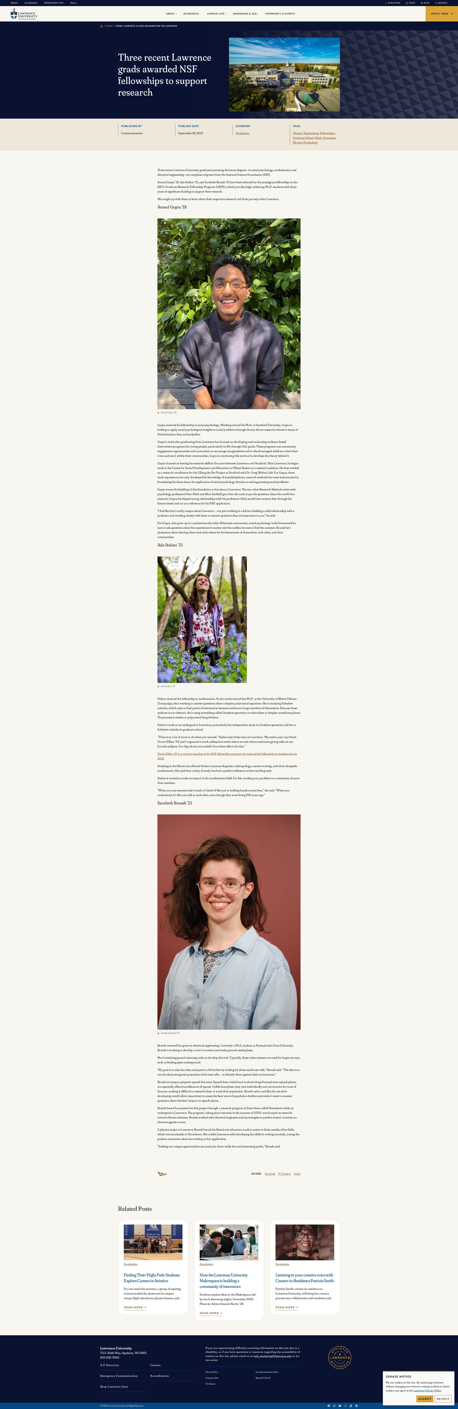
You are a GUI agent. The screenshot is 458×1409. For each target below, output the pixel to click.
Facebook (270, 1173)
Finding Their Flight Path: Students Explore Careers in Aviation (152, 1277)
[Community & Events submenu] (296, 13)
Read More (133, 1308)
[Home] (101, 26)
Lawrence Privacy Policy (428, 1390)
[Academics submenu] (200, 13)
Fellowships (327, 133)
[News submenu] (18, 3)
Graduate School (303, 138)
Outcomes (329, 138)
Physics (297, 142)
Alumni (297, 133)
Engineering (311, 133)
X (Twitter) (284, 1173)
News (109, 26)
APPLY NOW (439, 13)
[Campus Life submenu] (225, 13)
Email (297, 1173)
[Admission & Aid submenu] (258, 13)
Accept (425, 1399)
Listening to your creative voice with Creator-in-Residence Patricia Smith (305, 1277)
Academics (242, 133)
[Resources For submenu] (64, 3)
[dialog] (418, 1388)
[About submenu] (176, 13)
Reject (443, 1399)
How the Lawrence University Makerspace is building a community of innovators (224, 1280)
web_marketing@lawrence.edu (273, 1356)
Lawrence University (116, 1348)
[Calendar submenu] (38, 3)
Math (318, 138)
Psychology (310, 142)
